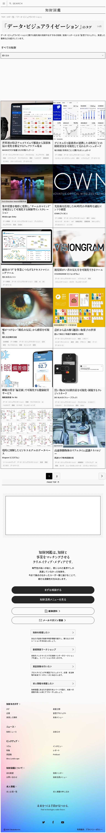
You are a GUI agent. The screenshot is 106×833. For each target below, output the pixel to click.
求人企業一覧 (11, 792)
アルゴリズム (30, 154)
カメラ (72, 282)
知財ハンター (58, 773)
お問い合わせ (11, 777)
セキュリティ (96, 221)
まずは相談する (53, 590)
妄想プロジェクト (59, 713)
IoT (72, 221)
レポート (56, 750)
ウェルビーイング (81, 282)
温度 (47, 154)
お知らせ (56, 732)
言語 (36, 281)
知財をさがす (12, 704)
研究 (4, 345)
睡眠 (13, 405)
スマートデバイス (16, 161)
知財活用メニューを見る (53, 599)
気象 (4, 158)
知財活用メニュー (60, 777)
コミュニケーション (61, 282)
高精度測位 (78, 221)
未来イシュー (58, 717)
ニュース (10, 727)
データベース (27, 161)
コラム (8, 746)
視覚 (89, 278)
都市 (77, 158)
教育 (72, 342)
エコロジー (91, 402)
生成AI (20, 224)
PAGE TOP (51, 482)
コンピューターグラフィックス (65, 158)
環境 (31, 158)
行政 (88, 155)
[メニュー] (4, 3)
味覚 (79, 338)
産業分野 (56, 709)
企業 (8, 713)
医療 (27, 402)
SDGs (93, 218)
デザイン (83, 342)
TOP (3, 17)
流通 (41, 462)
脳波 (14, 224)
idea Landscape (12, 759)
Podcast (56, 754)
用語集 (9, 754)
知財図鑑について (14, 768)
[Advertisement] (53, 80)
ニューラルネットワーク (73, 465)
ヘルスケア (37, 158)
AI (40, 281)
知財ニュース (11, 732)
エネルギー (58, 405)
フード (94, 342)
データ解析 (58, 155)
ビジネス (6, 161)
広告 (43, 341)
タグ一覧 (10, 17)
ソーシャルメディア (9, 462)
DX (43, 281)
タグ (8, 709)
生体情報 (6, 341)
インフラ (69, 224)
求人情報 (10, 787)
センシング (58, 221)
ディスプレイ (39, 221)
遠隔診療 (46, 158)
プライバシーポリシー (94, 829)
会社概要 (10, 773)
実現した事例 (11, 717)
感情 (34, 345)
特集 (8, 750)
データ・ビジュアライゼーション (13, 154)
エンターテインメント (62, 342)
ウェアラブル (40, 154)
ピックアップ (11, 741)
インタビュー (58, 746)
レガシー (85, 338)
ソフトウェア (12, 158)
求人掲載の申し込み (61, 792)
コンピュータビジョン (90, 465)
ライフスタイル (23, 158)
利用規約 (80, 829)
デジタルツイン (60, 224)
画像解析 (80, 462)
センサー (67, 221)
